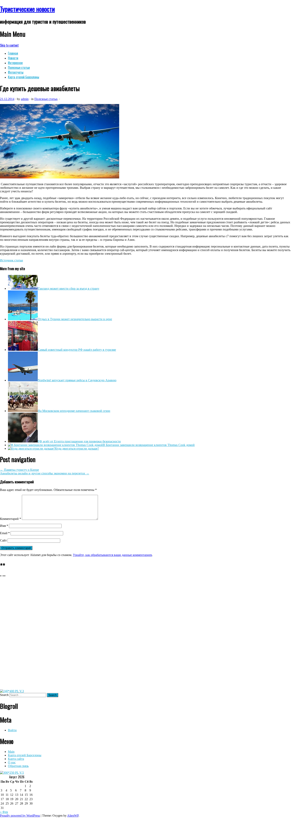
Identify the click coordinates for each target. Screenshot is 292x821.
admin (25, 99)
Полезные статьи (19, 67)
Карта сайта (16, 758)
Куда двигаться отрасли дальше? (77, 448)
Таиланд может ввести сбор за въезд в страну (68, 288)
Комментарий (10, 518)
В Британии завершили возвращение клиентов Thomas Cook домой (149, 445)
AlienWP (72, 815)
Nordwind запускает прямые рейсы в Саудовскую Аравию (77, 380)
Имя (4, 525)
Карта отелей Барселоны (23, 77)
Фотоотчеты (15, 72)
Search (4, 695)
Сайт (3, 540)
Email (5, 533)
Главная (13, 53)
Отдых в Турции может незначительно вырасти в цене (75, 319)
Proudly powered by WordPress (20, 815)
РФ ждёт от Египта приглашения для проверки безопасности (79, 441)
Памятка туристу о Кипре (19, 469)
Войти (12, 730)
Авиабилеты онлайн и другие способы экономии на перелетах (44, 473)
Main (11, 751)
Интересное (15, 62)
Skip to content (9, 45)
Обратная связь (18, 766)
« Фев (4, 812)
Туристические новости (27, 8)
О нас (12, 762)
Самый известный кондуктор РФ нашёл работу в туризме (77, 349)
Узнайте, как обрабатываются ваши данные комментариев (112, 555)
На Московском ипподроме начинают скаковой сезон (74, 410)
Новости (13, 58)
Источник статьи (11, 260)
